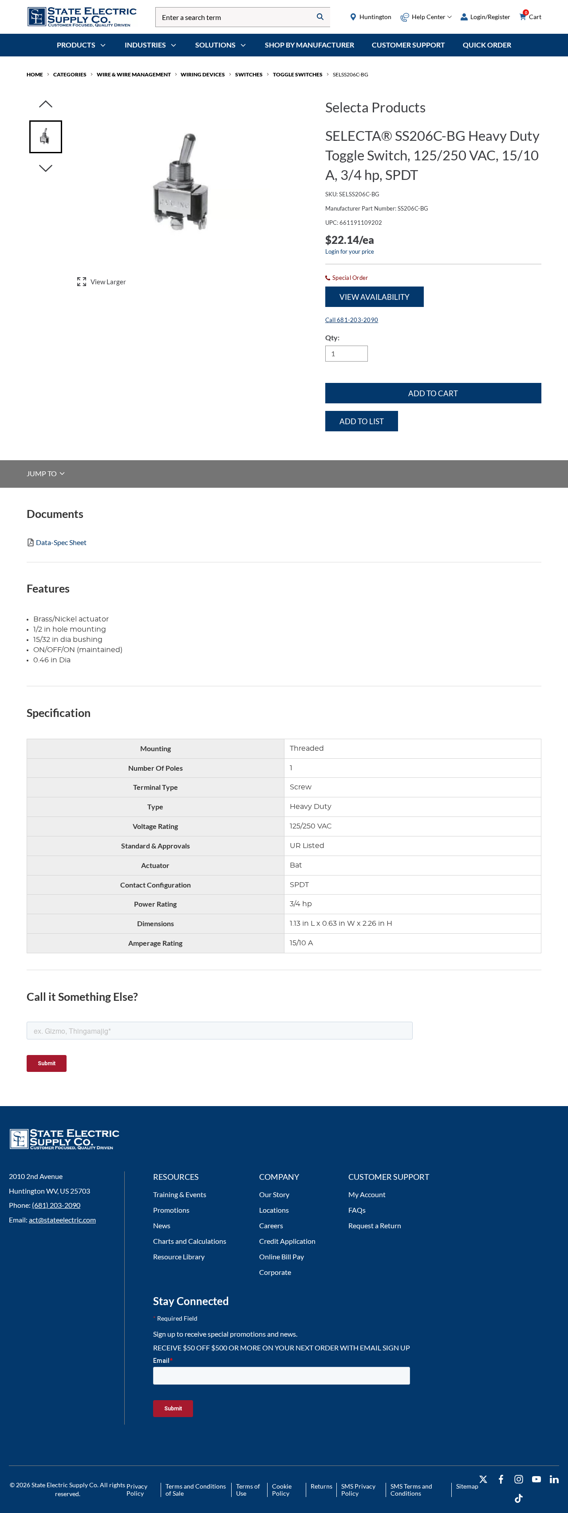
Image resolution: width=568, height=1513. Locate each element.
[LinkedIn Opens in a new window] (554, 1479)
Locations (274, 1210)
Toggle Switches (298, 74)
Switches (249, 74)
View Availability (374, 297)
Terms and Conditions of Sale (196, 1489)
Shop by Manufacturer (309, 44)
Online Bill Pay (281, 1256)
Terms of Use (248, 1489)
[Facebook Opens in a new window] (501, 1479)
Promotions (171, 1210)
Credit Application (287, 1241)
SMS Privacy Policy (358, 1489)
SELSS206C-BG (350, 74)
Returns (321, 1486)
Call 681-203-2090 (351, 319)
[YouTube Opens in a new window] (536, 1479)
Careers (271, 1225)
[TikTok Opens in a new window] (518, 1498)
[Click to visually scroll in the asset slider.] (46, 104)
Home (35, 74)
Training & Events (179, 1194)
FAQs (357, 1210)
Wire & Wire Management (134, 74)
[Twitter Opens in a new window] (483, 1479)
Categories (70, 74)
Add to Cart (433, 393)
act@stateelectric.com (62, 1219)
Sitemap (467, 1486)
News (161, 1225)
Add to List (361, 421)
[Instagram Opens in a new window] (518, 1479)
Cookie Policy (282, 1489)
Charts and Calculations (189, 1241)
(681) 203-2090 (56, 1205)
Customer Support (408, 44)
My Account (367, 1194)
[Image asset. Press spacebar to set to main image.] (45, 136)
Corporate (275, 1272)
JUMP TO (42, 473)
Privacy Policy (136, 1489)
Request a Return (374, 1225)
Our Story (274, 1194)
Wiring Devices (203, 74)
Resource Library (179, 1256)
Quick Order (487, 44)
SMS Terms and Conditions (411, 1489)
